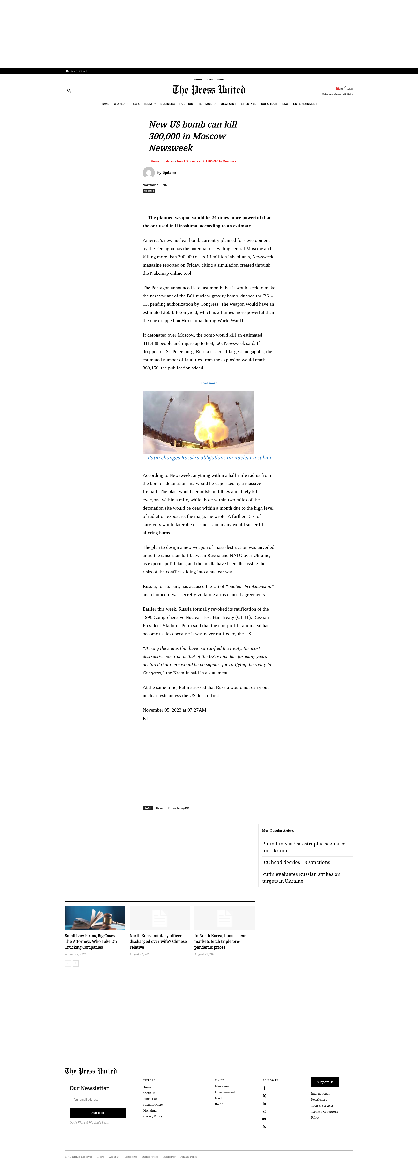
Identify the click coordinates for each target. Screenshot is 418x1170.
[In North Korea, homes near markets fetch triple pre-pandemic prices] (224, 918)
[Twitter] (264, 1096)
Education (222, 1086)
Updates (168, 161)
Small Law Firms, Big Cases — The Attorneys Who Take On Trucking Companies (92, 941)
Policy (315, 1117)
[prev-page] (68, 963)
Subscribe (98, 1113)
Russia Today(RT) (178, 808)
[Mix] (277, 201)
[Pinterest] (232, 201)
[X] (188, 201)
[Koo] (355, 201)
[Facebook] (177, 201)
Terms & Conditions (324, 1112)
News (159, 808)
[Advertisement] (209, 34)
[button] (69, 90)
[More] (366, 201)
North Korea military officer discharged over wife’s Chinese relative (158, 941)
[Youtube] (264, 1119)
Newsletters (319, 1100)
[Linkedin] (221, 201)
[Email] (243, 201)
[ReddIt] (199, 201)
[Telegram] (266, 201)
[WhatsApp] (210, 201)
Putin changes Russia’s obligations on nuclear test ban (209, 457)
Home (155, 161)
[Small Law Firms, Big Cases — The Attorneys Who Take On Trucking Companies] (95, 918)
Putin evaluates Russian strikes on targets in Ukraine (301, 877)
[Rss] (264, 1127)
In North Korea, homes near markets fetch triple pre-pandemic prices (220, 941)
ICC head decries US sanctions (296, 862)
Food (218, 1098)
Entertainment (225, 1092)
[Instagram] (264, 1111)
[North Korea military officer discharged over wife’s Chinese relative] (160, 918)
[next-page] (76, 963)
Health (219, 1104)
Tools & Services (322, 1106)
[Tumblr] (255, 201)
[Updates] (150, 173)
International (320, 1093)
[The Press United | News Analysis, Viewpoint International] (209, 90)
